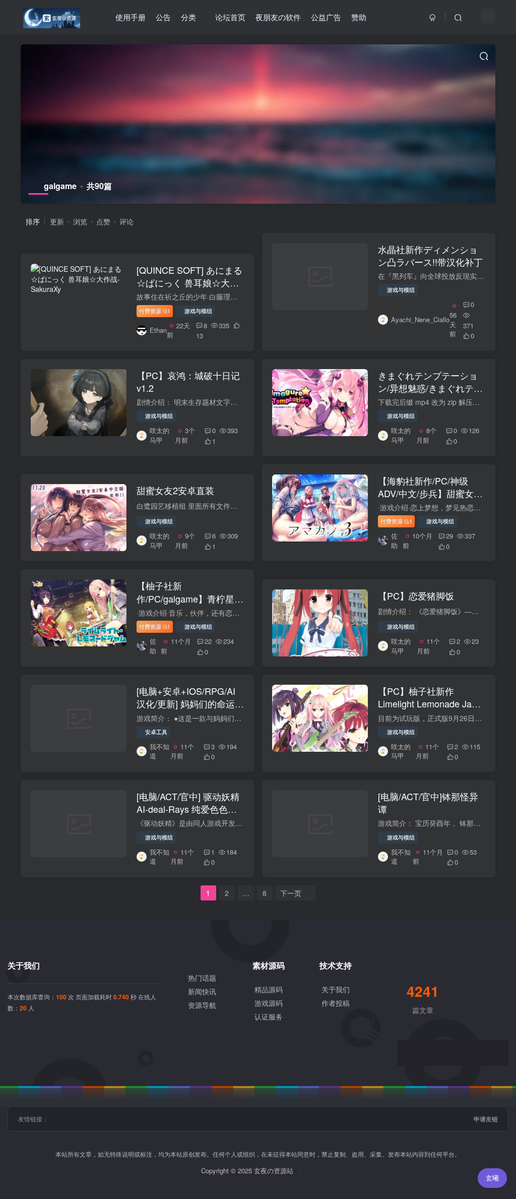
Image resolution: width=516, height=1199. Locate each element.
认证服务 (268, 1016)
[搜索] (458, 17)
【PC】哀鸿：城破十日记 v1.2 (188, 381)
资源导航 (202, 1005)
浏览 (80, 221)
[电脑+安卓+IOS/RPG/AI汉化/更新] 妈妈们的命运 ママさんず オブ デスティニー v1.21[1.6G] (189, 710)
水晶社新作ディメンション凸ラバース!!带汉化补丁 (430, 255)
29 (449, 536)
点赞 (103, 221)
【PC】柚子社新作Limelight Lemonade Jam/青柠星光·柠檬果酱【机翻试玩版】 (430, 710)
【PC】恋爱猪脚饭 (416, 595)
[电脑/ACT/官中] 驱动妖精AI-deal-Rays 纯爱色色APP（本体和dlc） (188, 809)
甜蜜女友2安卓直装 (175, 490)
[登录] (433, 17)
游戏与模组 (198, 311)
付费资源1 (155, 311)
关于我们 (335, 989)
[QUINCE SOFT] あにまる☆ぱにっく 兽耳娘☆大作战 (189, 282)
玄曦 (492, 1177)
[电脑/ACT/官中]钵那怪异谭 (428, 802)
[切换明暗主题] (488, 16)
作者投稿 (335, 1003)
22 (208, 641)
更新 (57, 221)
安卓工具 (156, 732)
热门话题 (202, 978)
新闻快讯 (202, 991)
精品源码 (268, 989)
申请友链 (486, 1118)
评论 (126, 221)
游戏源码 (268, 1003)
